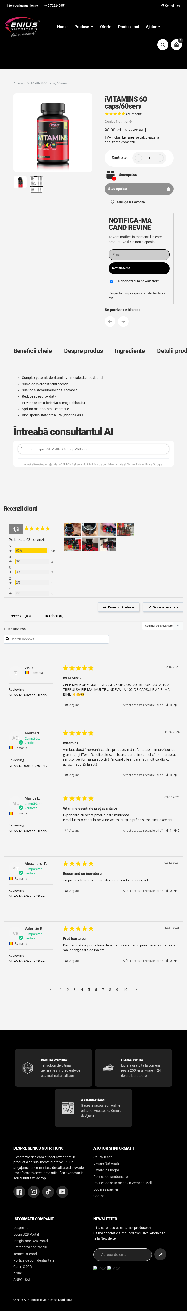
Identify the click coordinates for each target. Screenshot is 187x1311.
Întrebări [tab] (53, 616)
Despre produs (83, 350)
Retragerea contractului (31, 1247)
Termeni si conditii (26, 1254)
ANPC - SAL (22, 1280)
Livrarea (128, 137)
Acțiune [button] (74, 705)
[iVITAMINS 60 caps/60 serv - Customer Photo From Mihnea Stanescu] (125, 529)
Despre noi (21, 1228)
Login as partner (106, 1190)
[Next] (123, 321)
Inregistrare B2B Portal (30, 1241)
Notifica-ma (121, 268)
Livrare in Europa (106, 1170)
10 (125, 989)
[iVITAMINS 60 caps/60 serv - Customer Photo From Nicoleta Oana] (72, 544)
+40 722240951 (54, 5)
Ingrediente (130, 350)
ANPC (17, 1273)
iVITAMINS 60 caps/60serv (47, 83)
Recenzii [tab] (19, 616)
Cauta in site (103, 1157)
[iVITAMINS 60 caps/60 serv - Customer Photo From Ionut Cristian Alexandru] (108, 529)
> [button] (136, 989)
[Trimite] (160, 1254)
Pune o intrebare (121, 607)
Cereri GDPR (22, 1267)
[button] (168, 705)
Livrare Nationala (107, 1163)
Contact (100, 1196)
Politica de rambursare (111, 1177)
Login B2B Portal (26, 1234)
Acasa (18, 83)
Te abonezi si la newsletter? (137, 281)
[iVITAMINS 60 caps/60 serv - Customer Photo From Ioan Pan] (72, 529)
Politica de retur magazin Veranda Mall (123, 1183)
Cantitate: (120, 157)
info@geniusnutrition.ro (22, 5)
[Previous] (110, 321)
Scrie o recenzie (165, 607)
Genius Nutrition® (118, 121)
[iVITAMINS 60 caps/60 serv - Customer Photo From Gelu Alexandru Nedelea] (90, 544)
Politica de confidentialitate (33, 1260)
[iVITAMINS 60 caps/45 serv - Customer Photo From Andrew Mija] (108, 544)
